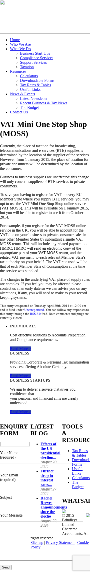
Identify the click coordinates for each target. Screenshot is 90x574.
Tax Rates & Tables (35, 85)
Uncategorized (34, 310)
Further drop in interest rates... (47, 478)
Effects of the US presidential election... (50, 451)
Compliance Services (36, 58)
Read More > (20, 348)
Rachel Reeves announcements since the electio (53, 507)
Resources (18, 71)
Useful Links (30, 89)
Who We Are (20, 44)
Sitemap (36, 542)
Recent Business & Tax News (43, 103)
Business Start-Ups (35, 53)
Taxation (27, 67)
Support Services (33, 62)
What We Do (20, 49)
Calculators (29, 76)
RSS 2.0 (35, 314)
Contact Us (19, 112)
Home (15, 40)
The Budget (29, 107)
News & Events (22, 94)
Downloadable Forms (37, 80)
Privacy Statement (60, 542)
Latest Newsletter (34, 98)
